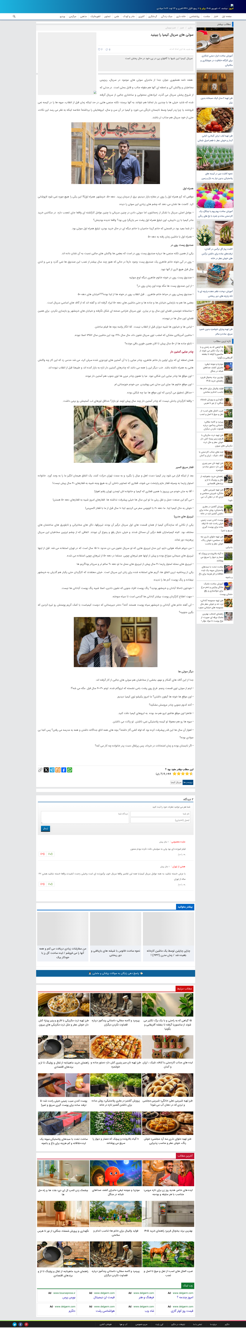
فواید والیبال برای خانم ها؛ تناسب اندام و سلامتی (115, 1233)
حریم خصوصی (141, 1324)
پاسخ (180, 854)
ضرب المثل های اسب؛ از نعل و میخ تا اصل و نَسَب (168, 1273)
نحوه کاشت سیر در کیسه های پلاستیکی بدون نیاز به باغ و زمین (217, 176)
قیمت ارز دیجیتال (104, 1297)
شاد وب (149, 1311)
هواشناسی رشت (105, 1311)
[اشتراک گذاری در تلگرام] (52, 769)
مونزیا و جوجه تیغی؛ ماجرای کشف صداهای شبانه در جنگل (116, 1192)
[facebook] (20, 1324)
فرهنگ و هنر (146, 1297)
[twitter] (15, 1324)
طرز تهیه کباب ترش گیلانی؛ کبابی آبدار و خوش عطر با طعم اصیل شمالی (215, 138)
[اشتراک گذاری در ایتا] (57, 769)
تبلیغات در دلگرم (178, 1324)
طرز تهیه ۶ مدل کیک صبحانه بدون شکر (217, 100)
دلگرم (72, 1311)
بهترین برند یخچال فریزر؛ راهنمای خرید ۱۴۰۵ (168, 1231)
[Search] (14, 16)
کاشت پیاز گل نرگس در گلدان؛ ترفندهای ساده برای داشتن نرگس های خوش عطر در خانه (217, 253)
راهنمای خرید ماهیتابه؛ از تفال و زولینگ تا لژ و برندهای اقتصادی (63, 1273)
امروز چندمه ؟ (185, 1297)
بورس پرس (68, 1297)
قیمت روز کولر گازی (182, 1311)
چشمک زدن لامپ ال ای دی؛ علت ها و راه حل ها (63, 1192)
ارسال (45, 828)
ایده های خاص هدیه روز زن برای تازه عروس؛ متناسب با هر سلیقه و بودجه (168, 1192)
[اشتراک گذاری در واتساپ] (69, 769)
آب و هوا (123, 1324)
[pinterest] (26, 1324)
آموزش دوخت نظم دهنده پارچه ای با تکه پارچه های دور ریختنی (215, 294)
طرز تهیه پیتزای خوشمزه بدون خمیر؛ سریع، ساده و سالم (216, 331)
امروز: (230, 8)
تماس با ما (197, 1324)
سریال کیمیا (176, 782)
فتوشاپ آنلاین (105, 1324)
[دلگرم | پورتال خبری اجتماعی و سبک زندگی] (229, 6)
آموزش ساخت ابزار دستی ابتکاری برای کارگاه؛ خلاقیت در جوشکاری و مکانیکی (216, 60)
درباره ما (213, 1324)
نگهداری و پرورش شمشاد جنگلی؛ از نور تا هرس (63, 1231)
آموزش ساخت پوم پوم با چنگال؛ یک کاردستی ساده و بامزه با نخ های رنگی (215, 213)
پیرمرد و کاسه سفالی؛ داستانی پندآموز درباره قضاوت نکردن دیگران (116, 1273)
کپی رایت (159, 1324)
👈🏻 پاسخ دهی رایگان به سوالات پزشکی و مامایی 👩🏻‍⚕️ (115, 973)
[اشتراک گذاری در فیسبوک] (63, 769)
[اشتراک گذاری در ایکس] (46, 769)
